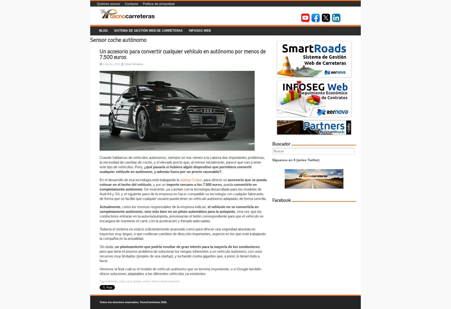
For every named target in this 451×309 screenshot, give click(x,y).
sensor (146, 281)
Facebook (281, 200)
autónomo (111, 281)
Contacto (131, 4)
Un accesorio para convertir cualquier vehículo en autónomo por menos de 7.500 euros (183, 54)
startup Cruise (191, 180)
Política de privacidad (159, 4)
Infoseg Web (200, 30)
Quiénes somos (108, 4)
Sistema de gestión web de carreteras (148, 30)
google (137, 281)
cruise (122, 281)
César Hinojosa (133, 64)
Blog (103, 30)
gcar (129, 281)
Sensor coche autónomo (165, 281)
